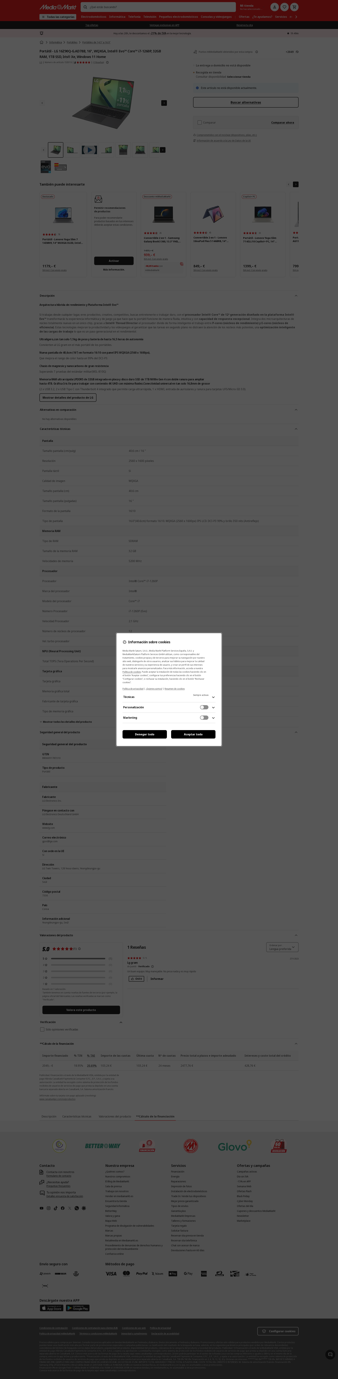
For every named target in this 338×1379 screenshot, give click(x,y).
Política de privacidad (133, 688)
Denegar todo (144, 734)
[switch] (204, 707)
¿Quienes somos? (154, 688)
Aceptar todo (193, 734)
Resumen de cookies (175, 688)
